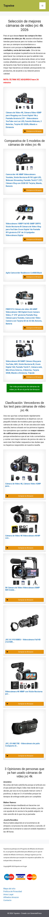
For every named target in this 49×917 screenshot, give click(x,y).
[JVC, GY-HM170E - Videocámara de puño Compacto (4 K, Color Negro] (24, 727)
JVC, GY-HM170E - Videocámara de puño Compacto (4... (22, 744)
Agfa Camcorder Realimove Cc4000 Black (24, 273)
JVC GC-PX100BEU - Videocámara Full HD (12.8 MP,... (23, 641)
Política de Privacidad (12, 891)
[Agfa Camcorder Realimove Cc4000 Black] (24, 260)
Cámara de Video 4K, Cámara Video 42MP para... (23, 485)
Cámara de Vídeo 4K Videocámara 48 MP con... (22, 537)
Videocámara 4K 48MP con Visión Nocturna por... (23, 692)
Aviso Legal (8, 894)
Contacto (7, 900)
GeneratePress (36, 913)
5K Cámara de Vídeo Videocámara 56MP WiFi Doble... (22, 589)
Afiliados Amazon (11, 897)
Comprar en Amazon (34, 131)
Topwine (8, 5)
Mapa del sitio (9, 888)
